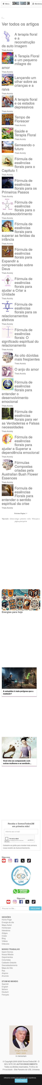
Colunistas (6, 959)
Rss (3, 970)
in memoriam (21, 1056)
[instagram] (10, 860)
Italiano (5, 989)
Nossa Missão (8, 954)
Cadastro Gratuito (9, 962)
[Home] (21, 875)
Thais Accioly (19, 41)
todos (29, 519)
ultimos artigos (14, 519)
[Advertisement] (21, 640)
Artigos (5, 933)
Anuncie (5, 976)
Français (5, 994)
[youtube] (4, 860)
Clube (4, 935)
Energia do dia (8, 922)
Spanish (5, 984)
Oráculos (5, 943)
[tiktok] (29, 860)
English (5, 986)
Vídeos (5, 941)
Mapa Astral (7, 925)
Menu (6, 4)
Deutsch (5, 992)
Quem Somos (7, 951)
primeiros (23, 519)
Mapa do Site (7, 968)
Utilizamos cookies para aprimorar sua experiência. (20, 1078)
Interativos (6, 930)
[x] (23, 860)
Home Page (7, 919)
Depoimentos (7, 957)
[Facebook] (16, 860)
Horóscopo (6, 927)
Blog (4, 938)
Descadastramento (9, 965)
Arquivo (5, 973)
